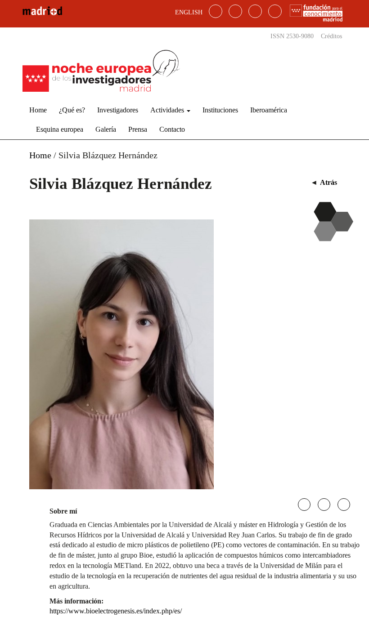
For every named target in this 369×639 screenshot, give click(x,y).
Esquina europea (59, 129)
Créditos (331, 36)
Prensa (137, 129)
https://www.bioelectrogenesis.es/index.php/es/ (116, 611)
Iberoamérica (268, 110)
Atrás (328, 182)
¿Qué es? (72, 110)
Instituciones (220, 110)
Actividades (168, 110)
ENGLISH (188, 12)
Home (38, 110)
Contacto (172, 129)
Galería (105, 129)
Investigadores (117, 110)
